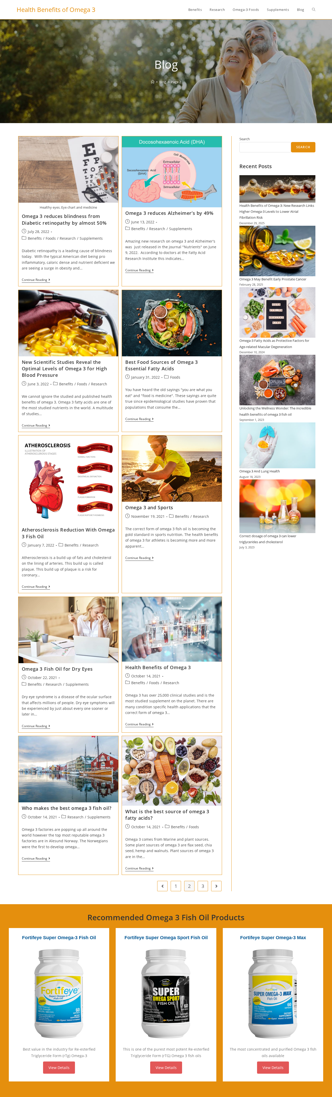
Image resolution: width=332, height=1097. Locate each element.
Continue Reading (36, 280)
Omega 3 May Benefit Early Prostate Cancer (272, 279)
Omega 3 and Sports (149, 507)
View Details (59, 1067)
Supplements (91, 238)
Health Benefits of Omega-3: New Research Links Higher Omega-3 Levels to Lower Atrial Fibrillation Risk (276, 211)
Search (244, 139)
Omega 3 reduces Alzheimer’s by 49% (169, 213)
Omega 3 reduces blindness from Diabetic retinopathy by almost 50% (64, 219)
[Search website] (313, 9)
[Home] (152, 82)
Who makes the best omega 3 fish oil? (67, 808)
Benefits (35, 238)
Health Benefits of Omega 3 (56, 9)
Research (68, 238)
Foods (51, 238)
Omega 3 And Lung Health (259, 471)
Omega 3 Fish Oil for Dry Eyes (57, 669)
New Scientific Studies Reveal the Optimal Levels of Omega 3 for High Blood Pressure (64, 368)
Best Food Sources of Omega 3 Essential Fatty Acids (161, 365)
